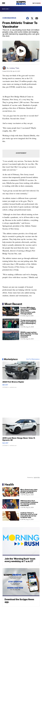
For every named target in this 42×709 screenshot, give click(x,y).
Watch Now (36, 3)
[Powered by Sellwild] (37, 477)
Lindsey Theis (14, 68)
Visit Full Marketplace (33, 359)
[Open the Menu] (3, 3)
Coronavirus (9, 18)
